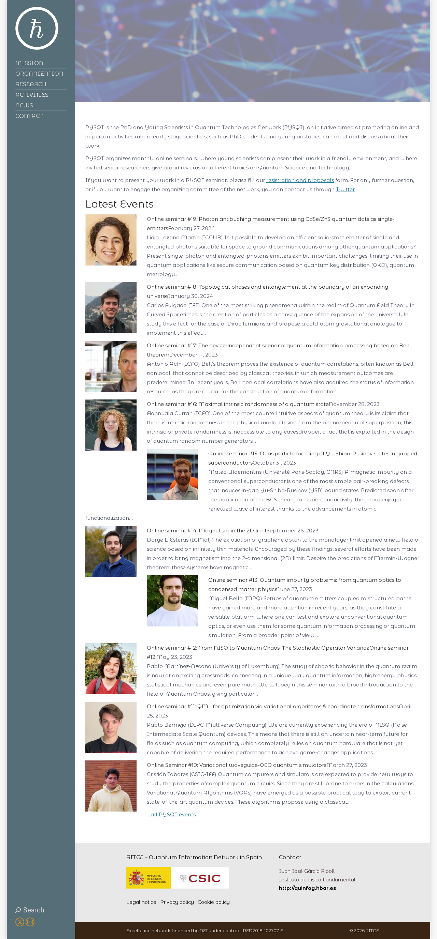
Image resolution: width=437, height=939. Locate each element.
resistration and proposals (300, 180)
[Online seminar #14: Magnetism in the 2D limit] (111, 575)
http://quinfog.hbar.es (307, 888)
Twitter (345, 189)
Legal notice (141, 902)
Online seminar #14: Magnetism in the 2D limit (207, 530)
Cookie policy (214, 902)
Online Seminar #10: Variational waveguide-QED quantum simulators (236, 765)
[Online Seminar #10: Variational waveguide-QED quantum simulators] (111, 809)
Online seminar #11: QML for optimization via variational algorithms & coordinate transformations (273, 706)
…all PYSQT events (171, 814)
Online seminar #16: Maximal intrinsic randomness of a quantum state (238, 404)
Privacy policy (177, 902)
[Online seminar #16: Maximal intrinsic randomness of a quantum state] (111, 448)
